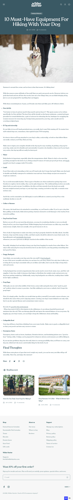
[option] (69, 498)
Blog (47, 430)
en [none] (66, 498)
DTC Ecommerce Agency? (30, 493)
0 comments (42, 30)
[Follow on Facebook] (4, 487)
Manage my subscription (54, 427)
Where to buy (33, 430)
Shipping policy (51, 440)
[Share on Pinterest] (19, 361)
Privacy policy (51, 433)
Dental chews (7, 440)
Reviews (31, 433)
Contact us (50, 447)
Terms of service (51, 443)
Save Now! (6, 443)
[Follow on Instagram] (8, 487)
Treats (5, 433)
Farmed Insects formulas (11, 427)
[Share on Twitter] (14, 361)
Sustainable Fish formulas (11, 430)
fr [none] (69, 498)
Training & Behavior (36, 13)
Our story (32, 427)
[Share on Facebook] (10, 361)
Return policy (50, 437)
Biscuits (5, 437)
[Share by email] (23, 361)
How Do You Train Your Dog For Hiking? (17, 399)
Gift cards (6, 447)
